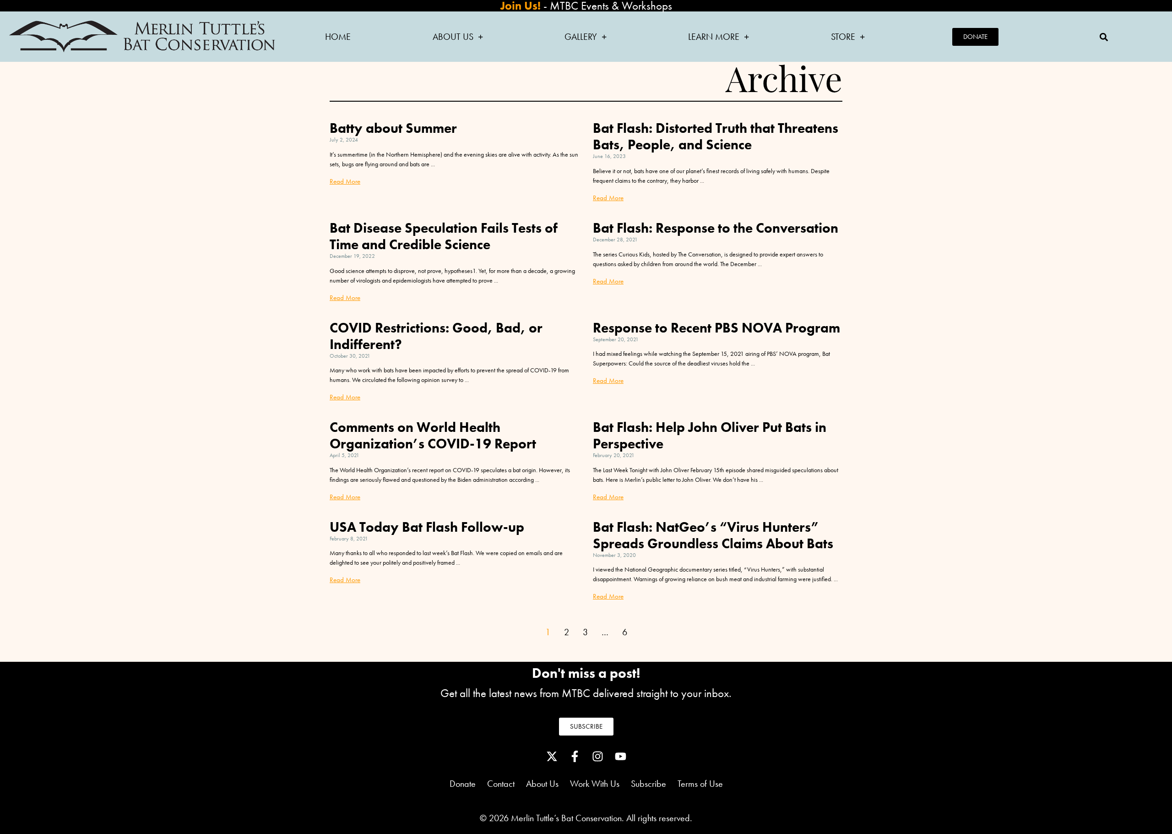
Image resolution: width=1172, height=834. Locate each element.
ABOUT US (453, 37)
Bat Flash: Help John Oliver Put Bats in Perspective (709, 435)
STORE (843, 37)
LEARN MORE (713, 37)
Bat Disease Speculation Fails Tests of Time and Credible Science (444, 236)
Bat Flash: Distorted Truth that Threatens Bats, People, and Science (715, 136)
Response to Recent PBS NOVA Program (716, 328)
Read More (345, 181)
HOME (338, 37)
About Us (548, 784)
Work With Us (594, 784)
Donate (463, 784)
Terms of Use (700, 784)
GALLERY (580, 37)
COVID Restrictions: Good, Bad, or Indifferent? (436, 336)
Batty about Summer (393, 128)
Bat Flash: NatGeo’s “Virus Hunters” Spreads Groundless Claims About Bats (713, 535)
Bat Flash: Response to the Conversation (715, 228)
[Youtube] (620, 756)
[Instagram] (597, 756)
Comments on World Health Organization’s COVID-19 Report (433, 435)
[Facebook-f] (574, 756)
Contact (501, 784)
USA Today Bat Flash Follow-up (427, 527)
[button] (1103, 36)
